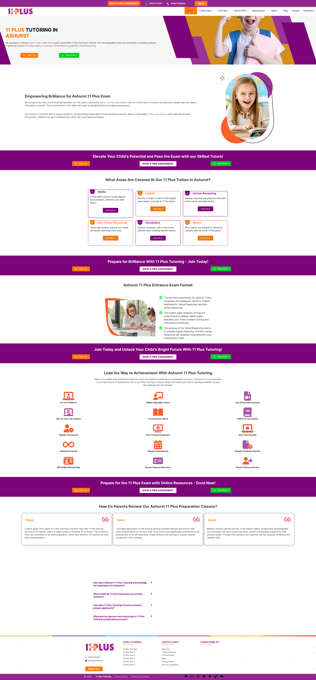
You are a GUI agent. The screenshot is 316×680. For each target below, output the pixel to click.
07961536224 (93, 657)
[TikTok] (215, 677)
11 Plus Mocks (168, 655)
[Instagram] (192, 677)
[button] (123, 584)
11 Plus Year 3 (129, 652)
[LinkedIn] (203, 677)
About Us (166, 649)
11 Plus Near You (169, 652)
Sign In (201, 3)
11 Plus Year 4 (129, 655)
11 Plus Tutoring (130, 649)
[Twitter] (209, 677)
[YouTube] (221, 677)
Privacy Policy (168, 661)
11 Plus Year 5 (129, 658)
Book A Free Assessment (124, 3)
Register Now (94, 669)
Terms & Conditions (170, 664)
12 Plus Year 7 (129, 661)
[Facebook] (186, 677)
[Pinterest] (198, 677)
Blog (164, 658)
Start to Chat (155, 3)
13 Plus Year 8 (129, 664)
